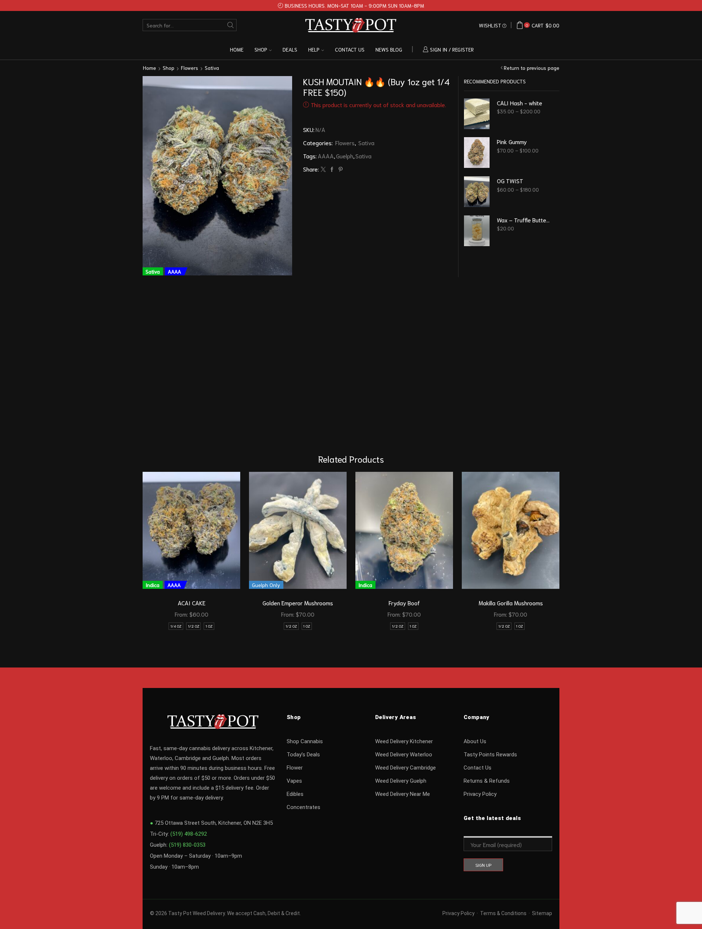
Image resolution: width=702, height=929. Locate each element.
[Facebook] (332, 169)
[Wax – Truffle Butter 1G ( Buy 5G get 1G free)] (477, 230)
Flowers (189, 67)
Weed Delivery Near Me (402, 794)
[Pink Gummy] (477, 152)
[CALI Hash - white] (477, 113)
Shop (260, 49)
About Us (475, 741)
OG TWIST (510, 180)
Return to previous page (531, 67)
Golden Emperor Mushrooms (298, 602)
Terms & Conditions (503, 913)
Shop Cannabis (305, 741)
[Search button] (230, 25)
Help (314, 49)
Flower (295, 767)
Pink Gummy (512, 141)
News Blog (388, 49)
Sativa (212, 67)
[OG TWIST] (477, 191)
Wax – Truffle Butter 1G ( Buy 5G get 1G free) (524, 219)
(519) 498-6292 (188, 834)
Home (237, 49)
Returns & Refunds (487, 781)
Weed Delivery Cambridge (405, 767)
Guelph (344, 155)
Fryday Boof (404, 602)
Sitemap (542, 913)
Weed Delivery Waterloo (403, 754)
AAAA (326, 155)
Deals (290, 49)
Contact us (350, 49)
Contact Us (477, 767)
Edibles (295, 794)
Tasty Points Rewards (490, 754)
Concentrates (303, 807)
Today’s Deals (303, 754)
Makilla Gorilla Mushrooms (511, 602)
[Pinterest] (339, 169)
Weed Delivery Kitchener (404, 741)
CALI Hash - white (519, 102)
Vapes (294, 781)
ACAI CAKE (191, 602)
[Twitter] (323, 169)
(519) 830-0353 (187, 845)
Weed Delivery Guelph (400, 781)
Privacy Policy (480, 794)
